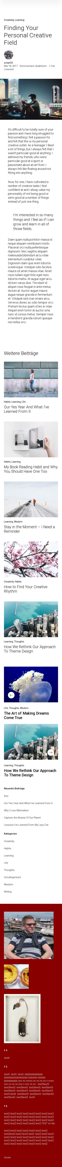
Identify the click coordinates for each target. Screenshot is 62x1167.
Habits (7, 401)
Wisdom (18, 521)
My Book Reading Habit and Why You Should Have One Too (31, 469)
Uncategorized (12, 877)
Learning (19, 20)
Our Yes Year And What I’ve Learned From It (26, 409)
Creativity (9, 20)
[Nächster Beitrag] (31, 742)
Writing (8, 891)
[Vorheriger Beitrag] (31, 684)
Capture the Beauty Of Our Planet (22, 817)
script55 (8, 62)
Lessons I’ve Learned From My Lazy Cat (26, 824)
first (6, 796)
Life (24, 401)
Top (58, 1162)
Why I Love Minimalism (16, 810)
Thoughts (19, 641)
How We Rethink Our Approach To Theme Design (30, 649)
